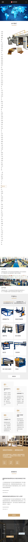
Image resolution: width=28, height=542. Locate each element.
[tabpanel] (14, 12)
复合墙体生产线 (20, 301)
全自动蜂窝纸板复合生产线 (20, 303)
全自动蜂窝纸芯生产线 (8, 303)
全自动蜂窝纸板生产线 (8, 301)
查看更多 (3, 186)
